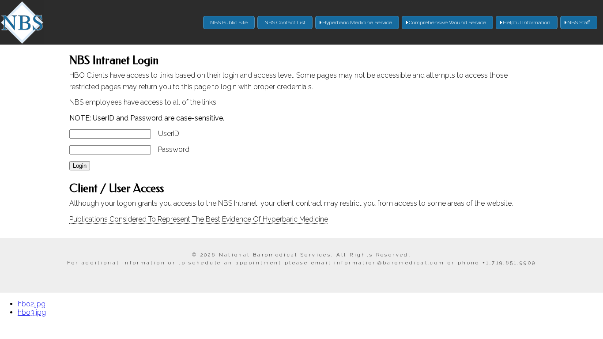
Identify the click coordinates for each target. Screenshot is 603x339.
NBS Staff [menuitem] (578, 22)
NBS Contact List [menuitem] (284, 22)
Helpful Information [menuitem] (526, 22)
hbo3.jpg (32, 312)
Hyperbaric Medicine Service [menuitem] (357, 22)
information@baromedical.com (389, 263)
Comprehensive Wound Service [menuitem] (447, 22)
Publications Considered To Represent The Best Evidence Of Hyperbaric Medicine (198, 219)
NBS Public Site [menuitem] (229, 22)
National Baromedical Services (275, 255)
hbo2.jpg (31, 304)
